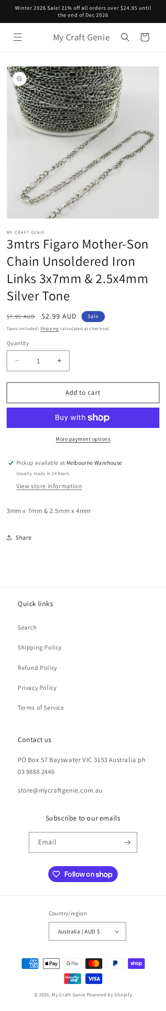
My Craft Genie (68, 995)
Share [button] (23, 537)
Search (27, 627)
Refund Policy (37, 668)
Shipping (49, 328)
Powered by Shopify (109, 995)
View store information (49, 486)
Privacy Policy (37, 688)
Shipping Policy (40, 647)
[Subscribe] (127, 842)
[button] (17, 37)
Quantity (18, 343)
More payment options (83, 439)
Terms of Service (41, 708)
